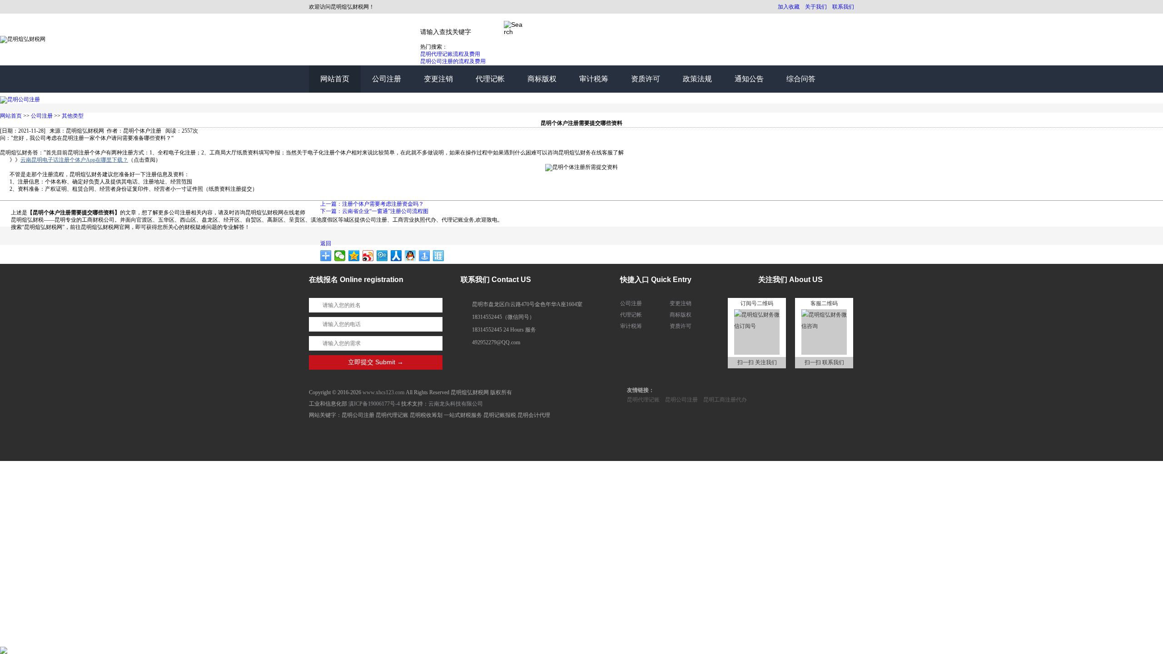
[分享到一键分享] (424, 255)
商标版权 (542, 79)
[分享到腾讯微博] (382, 255)
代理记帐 (490, 79)
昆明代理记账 (643, 399)
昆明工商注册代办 (725, 399)
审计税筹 (593, 79)
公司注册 (386, 79)
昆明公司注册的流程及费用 (453, 61)
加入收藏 (789, 7)
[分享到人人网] (396, 255)
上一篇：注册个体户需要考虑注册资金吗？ (372, 204)
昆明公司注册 (681, 399)
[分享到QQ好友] (410, 255)
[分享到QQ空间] (354, 255)
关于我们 (816, 7)
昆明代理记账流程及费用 (450, 54)
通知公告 (749, 79)
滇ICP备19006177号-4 (374, 404)
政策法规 (697, 79)
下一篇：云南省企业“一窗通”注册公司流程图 (374, 211)
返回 (325, 243)
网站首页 (334, 79)
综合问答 (800, 79)
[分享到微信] (340, 255)
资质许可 (645, 79)
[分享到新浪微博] (368, 255)
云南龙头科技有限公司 (455, 404)
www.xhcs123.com (383, 392)
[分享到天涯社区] (438, 255)
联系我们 (843, 7)
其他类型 (73, 116)
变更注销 (438, 79)
